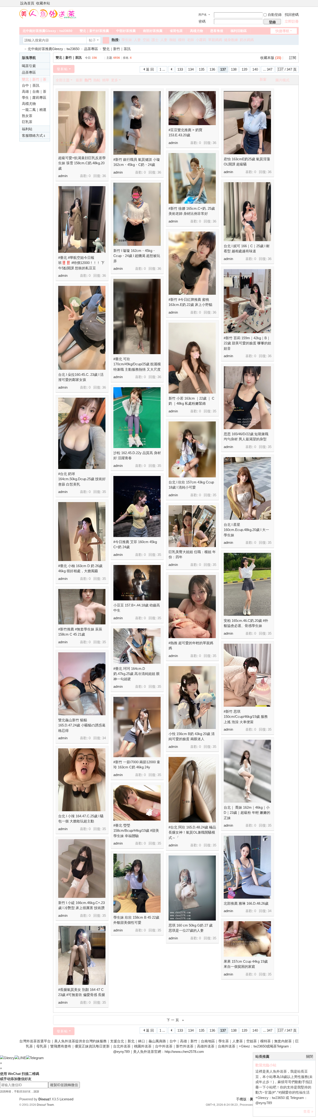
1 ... (162, 69)
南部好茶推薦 (152, 31)
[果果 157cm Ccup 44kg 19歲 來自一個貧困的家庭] (247, 939)
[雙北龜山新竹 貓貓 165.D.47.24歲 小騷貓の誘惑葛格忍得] (81, 683)
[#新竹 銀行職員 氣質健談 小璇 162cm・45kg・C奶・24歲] (137, 123)
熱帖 (96, 80)
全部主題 (63, 80)
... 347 (267, 69)
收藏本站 (43, 3)
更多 (114, 80)
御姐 (172, 40)
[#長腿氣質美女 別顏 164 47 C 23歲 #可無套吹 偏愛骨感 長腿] (81, 955)
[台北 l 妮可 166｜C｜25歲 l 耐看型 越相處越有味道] (247, 211)
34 (104, 738)
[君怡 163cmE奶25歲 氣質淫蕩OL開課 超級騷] (247, 122)
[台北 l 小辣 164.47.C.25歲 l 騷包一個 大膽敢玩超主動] (81, 779)
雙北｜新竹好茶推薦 (94, 31)
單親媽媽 (215, 40)
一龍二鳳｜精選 (34, 110)
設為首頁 (27, 3)
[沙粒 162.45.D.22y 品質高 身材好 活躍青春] (137, 417)
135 (201, 69)
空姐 (146, 40)
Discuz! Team (45, 1104)
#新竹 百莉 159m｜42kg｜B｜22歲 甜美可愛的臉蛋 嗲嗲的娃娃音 (247, 343)
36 (104, 176)
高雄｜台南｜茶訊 (34, 92)
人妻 (137, 40)
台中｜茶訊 (30, 85)
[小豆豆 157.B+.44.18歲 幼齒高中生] (137, 582)
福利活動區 (238, 31)
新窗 (263, 79)
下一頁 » (176, 1020)
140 (255, 69)
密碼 (202, 21)
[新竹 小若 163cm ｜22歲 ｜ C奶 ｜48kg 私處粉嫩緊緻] (192, 358)
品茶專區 (91, 49)
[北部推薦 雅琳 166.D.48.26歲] (247, 867)
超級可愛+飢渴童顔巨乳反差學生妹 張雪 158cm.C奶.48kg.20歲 (82, 163)
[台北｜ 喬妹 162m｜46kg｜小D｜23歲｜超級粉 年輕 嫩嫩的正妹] (247, 771)
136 (212, 69)
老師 (190, 40)
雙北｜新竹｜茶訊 (117, 49)
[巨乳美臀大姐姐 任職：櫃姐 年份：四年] (192, 526)
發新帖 (62, 69)
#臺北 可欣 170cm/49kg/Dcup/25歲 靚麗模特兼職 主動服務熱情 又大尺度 (137, 364)
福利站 (27, 129)
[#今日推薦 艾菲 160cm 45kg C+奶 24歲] (137, 506)
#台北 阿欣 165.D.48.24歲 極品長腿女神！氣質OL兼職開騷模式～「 (192, 832)
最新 (79, 80)
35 (214, 411)
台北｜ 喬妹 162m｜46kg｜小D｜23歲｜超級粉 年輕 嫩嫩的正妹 (247, 812)
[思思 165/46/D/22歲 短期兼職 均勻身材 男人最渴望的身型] (247, 397)
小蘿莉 (201, 40)
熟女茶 (27, 116)
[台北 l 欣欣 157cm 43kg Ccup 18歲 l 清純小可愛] (192, 449)
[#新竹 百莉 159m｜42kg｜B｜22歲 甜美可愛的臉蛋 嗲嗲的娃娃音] (247, 301)
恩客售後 (216, 31)
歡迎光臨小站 (265, 1065)
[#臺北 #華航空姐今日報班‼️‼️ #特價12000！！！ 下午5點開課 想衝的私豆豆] (81, 219)
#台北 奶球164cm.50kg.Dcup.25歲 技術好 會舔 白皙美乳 (82, 479)
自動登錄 (275, 15)
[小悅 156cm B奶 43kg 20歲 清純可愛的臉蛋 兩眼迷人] (192, 697)
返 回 (150, 69)
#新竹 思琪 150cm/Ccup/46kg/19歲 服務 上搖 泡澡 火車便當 (246, 716)
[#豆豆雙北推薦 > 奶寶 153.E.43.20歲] (192, 108)
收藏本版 (270, 58)
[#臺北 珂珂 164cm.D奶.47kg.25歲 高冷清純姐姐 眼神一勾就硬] (137, 646)
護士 (155, 40)
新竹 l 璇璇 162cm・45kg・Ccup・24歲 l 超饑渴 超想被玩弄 (136, 256)
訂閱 (292, 58)
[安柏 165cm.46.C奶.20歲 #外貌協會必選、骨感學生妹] (247, 584)
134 (191, 69)
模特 (181, 40)
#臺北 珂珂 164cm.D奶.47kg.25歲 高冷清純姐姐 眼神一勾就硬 (136, 674)
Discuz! (44, 1099)
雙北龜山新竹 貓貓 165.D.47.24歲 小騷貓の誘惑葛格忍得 (81, 725)
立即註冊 (292, 21)
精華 (105, 80)
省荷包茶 (176, 31)
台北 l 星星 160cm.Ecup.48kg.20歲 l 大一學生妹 (246, 530)
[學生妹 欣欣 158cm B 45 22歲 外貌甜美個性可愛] (137, 883)
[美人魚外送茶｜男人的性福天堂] (48, 13)
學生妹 (127, 40)
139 (244, 69)
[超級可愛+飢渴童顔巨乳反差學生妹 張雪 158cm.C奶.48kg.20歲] (81, 122)
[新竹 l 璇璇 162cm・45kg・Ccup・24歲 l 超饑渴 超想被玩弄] (137, 214)
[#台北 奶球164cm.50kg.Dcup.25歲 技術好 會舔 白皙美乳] (81, 433)
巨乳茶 (27, 122)
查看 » (308, 1111)
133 (180, 69)
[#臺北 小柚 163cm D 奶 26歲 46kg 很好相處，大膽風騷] (81, 531)
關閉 (309, 1056)
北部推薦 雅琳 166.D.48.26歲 (246, 903)
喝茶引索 (29, 66)
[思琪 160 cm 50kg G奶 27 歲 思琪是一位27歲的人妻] (192, 888)
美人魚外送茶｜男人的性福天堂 (21, 48)
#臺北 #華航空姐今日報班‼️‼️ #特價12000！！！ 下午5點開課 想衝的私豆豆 (81, 263)
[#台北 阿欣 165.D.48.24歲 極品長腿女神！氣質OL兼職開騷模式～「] (192, 789)
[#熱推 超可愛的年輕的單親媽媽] (192, 606)
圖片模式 (282, 80)
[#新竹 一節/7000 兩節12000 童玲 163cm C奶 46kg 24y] (137, 727)
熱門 (88, 80)
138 (234, 69)
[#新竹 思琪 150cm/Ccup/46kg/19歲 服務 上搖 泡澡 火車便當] (247, 675)
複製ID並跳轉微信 (64, 1085)
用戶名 (202, 14)
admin (63, 176)
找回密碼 (292, 15)
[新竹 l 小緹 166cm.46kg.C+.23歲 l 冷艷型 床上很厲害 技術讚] (81, 868)
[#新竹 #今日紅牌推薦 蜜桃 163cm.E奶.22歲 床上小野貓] (192, 263)
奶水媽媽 (247, 40)
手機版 (241, 1099)
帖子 (92, 40)
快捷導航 (282, 31)
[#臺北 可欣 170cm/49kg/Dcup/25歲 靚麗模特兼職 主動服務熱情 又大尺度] (137, 316)
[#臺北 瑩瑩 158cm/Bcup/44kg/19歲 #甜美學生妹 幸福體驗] (137, 803)
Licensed (66, 1099)
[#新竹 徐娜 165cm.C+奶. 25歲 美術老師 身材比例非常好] (192, 178)
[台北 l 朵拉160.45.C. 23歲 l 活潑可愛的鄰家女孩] (81, 328)
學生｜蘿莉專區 (34, 97)
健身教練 (231, 40)
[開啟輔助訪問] (292, 3)
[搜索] (106, 40)
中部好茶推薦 (126, 31)
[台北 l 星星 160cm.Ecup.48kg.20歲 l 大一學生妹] (247, 488)
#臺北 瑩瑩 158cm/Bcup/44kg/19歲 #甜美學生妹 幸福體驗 (136, 830)
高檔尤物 (196, 31)
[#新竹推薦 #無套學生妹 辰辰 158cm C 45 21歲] (81, 606)
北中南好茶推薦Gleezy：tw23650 (47, 31)
